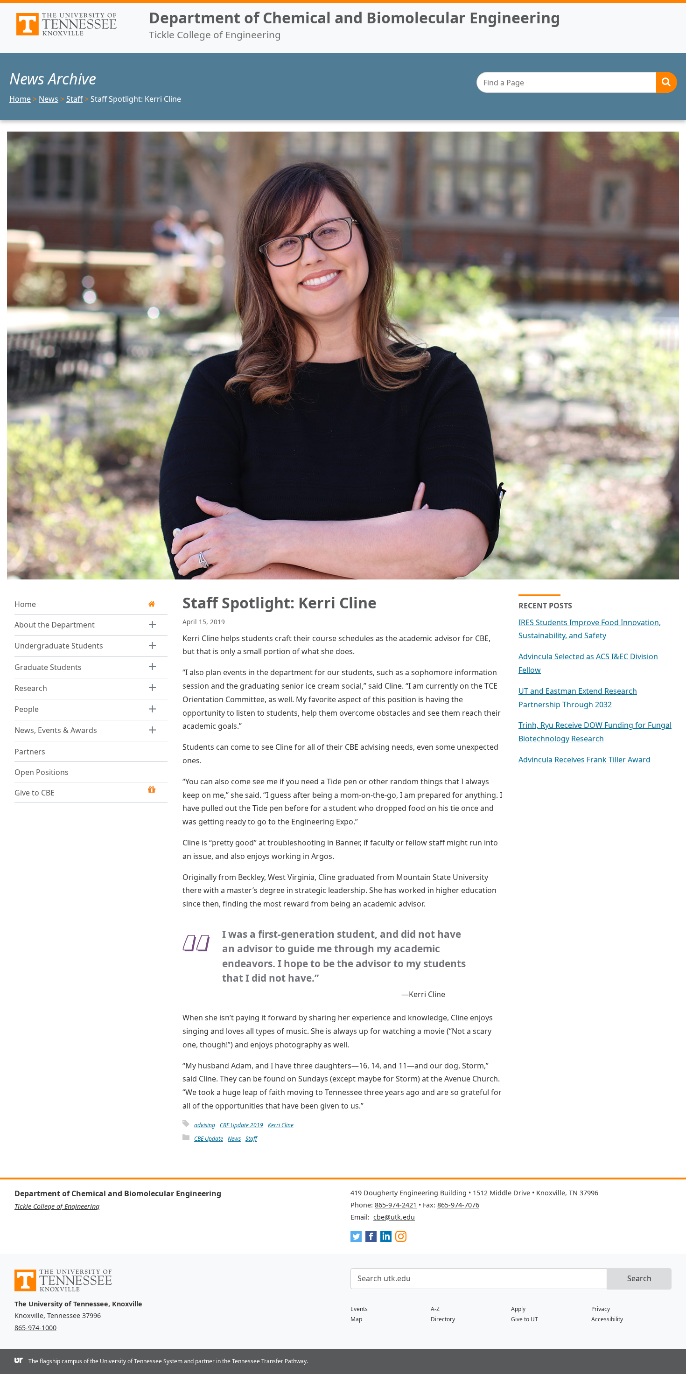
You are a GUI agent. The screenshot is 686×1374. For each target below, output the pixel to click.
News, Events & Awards (55, 730)
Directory (443, 1319)
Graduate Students (48, 667)
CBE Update (208, 1139)
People (26, 709)
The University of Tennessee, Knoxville (74, 35)
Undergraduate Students (58, 646)
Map (356, 1319)
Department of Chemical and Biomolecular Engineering (354, 17)
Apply (518, 1309)
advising (204, 1125)
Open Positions (41, 772)
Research (30, 688)
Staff (251, 1139)
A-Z (435, 1309)
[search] (576, 82)
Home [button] (25, 604)
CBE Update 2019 (241, 1125)
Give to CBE (34, 793)
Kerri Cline (281, 1125)
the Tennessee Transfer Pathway (264, 1361)
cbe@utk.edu (394, 1217)
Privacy (600, 1309)
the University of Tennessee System (136, 1361)
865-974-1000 (35, 1327)
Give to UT (524, 1319)
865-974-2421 (396, 1204)
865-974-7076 (458, 1204)
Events (359, 1309)
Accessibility (607, 1319)
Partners (29, 751)
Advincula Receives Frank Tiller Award (584, 759)
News (234, 1139)
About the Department (54, 625)
